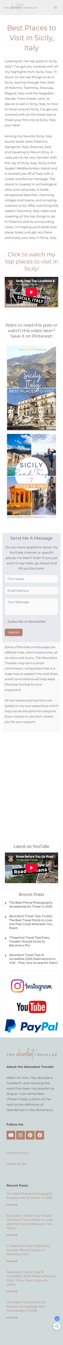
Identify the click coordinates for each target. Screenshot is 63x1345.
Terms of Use (16, 1164)
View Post (12, 1204)
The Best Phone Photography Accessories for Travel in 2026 (29, 1196)
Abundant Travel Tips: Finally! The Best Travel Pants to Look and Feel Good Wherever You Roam (29, 1222)
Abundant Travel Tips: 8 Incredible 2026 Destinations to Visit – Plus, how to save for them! (30, 1278)
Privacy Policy (17, 1153)
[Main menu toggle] (55, 7)
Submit (13, 632)
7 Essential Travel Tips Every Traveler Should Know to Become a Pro (28, 1250)
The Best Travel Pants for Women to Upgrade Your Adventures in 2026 (26, 1306)
